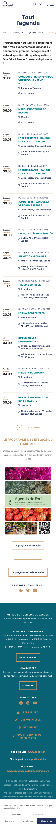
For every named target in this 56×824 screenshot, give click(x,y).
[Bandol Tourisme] (8, 4)
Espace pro (31, 712)
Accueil (4, 32)
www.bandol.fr (36, 751)
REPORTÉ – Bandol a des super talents (33, 399)
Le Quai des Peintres (31, 313)
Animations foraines (32, 256)
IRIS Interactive (29, 789)
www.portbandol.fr (35, 759)
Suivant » (37, 427)
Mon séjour (18, 32)
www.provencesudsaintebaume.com (28, 770)
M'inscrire (28, 685)
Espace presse (31, 720)
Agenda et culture (36, 32)
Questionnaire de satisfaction (29, 736)
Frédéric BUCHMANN (31, 372)
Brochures (30, 727)
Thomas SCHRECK (29, 284)
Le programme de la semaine (28, 572)
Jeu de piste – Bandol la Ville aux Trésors (33, 203)
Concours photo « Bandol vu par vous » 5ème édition (35, 80)
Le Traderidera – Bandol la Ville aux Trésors (34, 140)
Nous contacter (28, 657)
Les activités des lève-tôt (35, 233)
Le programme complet (28, 545)
